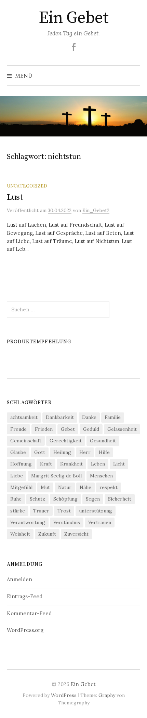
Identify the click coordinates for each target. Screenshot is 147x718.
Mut (45, 487)
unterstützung (95, 511)
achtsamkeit (24, 417)
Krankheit (71, 464)
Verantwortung (27, 522)
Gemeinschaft (25, 441)
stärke (17, 511)
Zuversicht (76, 534)
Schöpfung (65, 499)
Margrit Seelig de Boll (56, 476)
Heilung (62, 452)
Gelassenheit (122, 429)
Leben (98, 464)
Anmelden (19, 579)
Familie (113, 417)
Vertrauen (99, 522)
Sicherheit (119, 499)
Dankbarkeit (60, 417)
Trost (64, 511)
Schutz (37, 499)
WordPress (64, 695)
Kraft (46, 464)
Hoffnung (21, 464)
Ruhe (16, 499)
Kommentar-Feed (29, 613)
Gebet (68, 429)
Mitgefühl (21, 487)
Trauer (41, 511)
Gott (39, 452)
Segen (93, 499)
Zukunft (47, 534)
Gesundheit (103, 441)
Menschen (101, 476)
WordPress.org (25, 630)
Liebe (16, 476)
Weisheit (20, 534)
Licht (119, 464)
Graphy (106, 695)
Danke (89, 417)
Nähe (85, 487)
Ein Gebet (74, 18)
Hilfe (104, 452)
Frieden (44, 429)
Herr (85, 452)
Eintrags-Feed (24, 596)
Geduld (91, 429)
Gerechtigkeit (66, 441)
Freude (18, 429)
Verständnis (66, 522)
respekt (108, 487)
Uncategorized (27, 186)
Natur (64, 487)
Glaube (18, 452)
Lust (15, 197)
